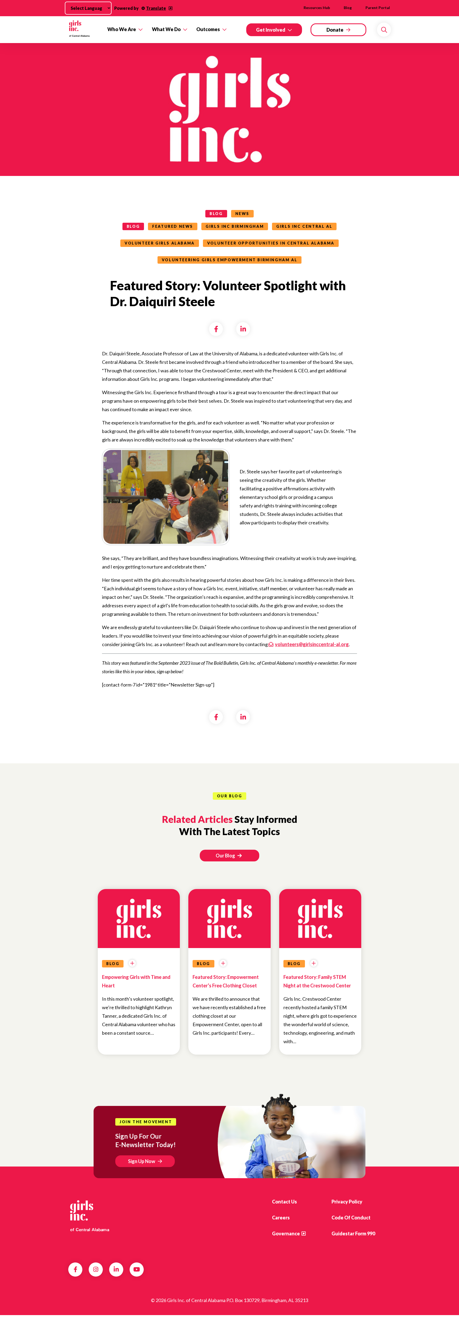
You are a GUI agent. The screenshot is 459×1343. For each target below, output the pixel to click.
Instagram (96, 1269)
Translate (156, 8)
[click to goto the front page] (89, 1215)
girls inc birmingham (235, 226)
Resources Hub (317, 7)
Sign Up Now (141, 1161)
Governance (286, 1233)
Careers (281, 1217)
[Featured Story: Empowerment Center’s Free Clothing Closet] (229, 916)
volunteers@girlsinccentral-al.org (312, 644)
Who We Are (121, 29)
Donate (334, 30)
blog (216, 213)
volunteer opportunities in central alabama (270, 243)
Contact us (284, 1202)
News (242, 213)
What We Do (166, 29)
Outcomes (208, 29)
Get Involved (270, 30)
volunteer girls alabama (160, 243)
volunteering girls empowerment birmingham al (229, 260)
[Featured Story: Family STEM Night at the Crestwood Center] (320, 916)
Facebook (75, 1269)
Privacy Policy (347, 1202)
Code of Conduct (351, 1217)
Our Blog (226, 855)
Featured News (172, 226)
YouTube (137, 1269)
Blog (348, 7)
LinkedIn (116, 1269)
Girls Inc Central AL (304, 226)
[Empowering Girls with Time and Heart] (139, 916)
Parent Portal (378, 7)
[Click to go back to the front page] (84, 29)
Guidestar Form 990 (353, 1233)
